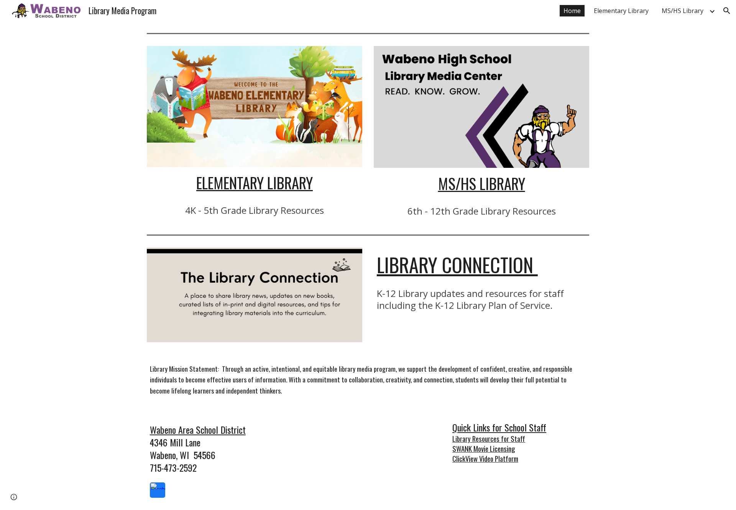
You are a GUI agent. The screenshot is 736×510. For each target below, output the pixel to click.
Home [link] (572, 11)
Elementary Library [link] (621, 11)
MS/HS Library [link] (682, 11)
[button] (727, 11)
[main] (254, 183)
